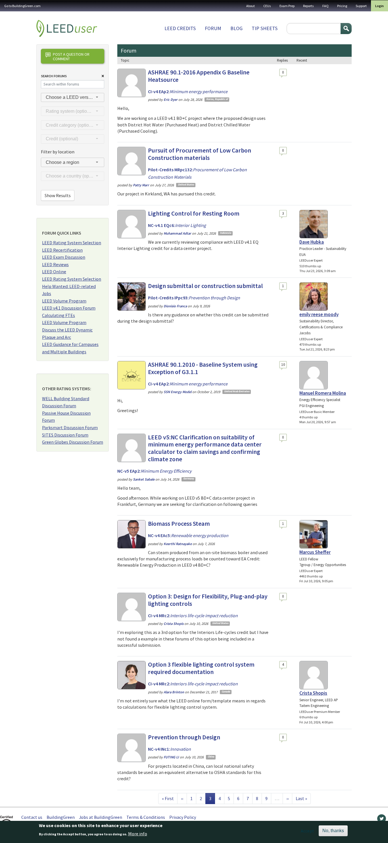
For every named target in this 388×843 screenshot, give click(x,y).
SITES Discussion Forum (65, 435)
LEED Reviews (55, 264)
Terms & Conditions (145, 817)
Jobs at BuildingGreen (100, 817)
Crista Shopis (313, 693)
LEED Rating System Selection (71, 242)
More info (137, 833)
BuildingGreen (61, 817)
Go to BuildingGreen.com (22, 6)
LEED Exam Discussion (63, 257)
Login (379, 6)
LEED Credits (180, 28)
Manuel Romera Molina (322, 393)
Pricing (342, 6)
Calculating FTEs (58, 315)
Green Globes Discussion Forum (72, 442)
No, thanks (333, 830)
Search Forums (54, 76)
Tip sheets (265, 28)
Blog (236, 28)
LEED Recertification (62, 250)
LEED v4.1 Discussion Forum (68, 308)
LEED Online (54, 271)
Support (361, 6)
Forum (213, 28)
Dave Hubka (311, 242)
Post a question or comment (71, 56)
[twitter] (381, 820)
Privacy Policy (182, 817)
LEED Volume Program (64, 301)
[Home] (66, 28)
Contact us (31, 817)
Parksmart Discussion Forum (70, 427)
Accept (307, 831)
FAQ (325, 6)
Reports (308, 6)
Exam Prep (287, 6)
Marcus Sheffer (315, 552)
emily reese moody (319, 314)
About (250, 6)
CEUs (267, 6)
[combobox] (72, 97)
